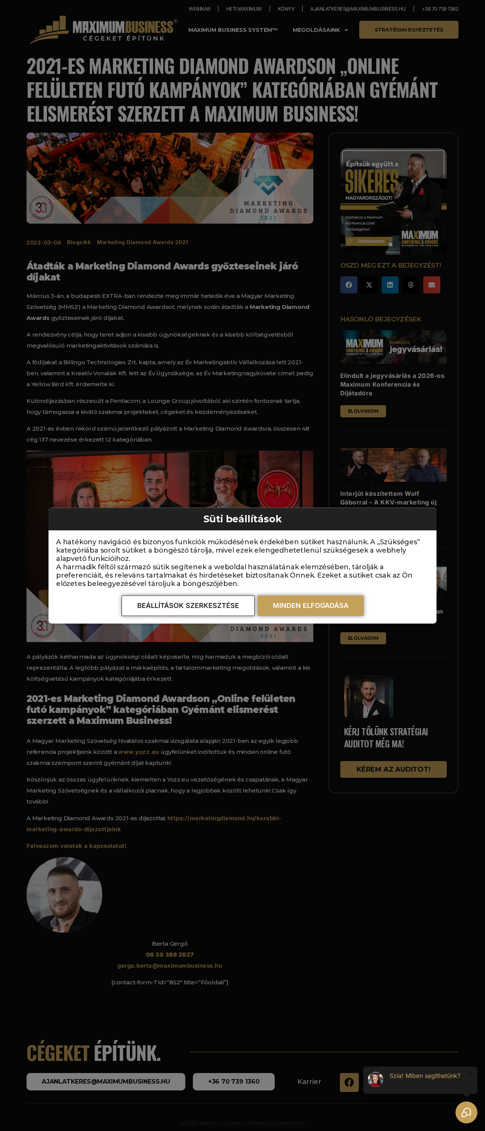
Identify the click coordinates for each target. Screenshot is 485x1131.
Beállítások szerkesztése (188, 605)
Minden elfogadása (311, 605)
